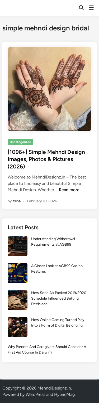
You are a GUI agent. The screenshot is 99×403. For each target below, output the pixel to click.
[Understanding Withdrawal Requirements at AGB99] (17, 247)
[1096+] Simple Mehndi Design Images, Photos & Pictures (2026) (46, 159)
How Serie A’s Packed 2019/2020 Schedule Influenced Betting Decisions (58, 298)
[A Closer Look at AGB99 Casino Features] (17, 274)
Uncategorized (20, 142)
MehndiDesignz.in (54, 388)
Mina (17, 201)
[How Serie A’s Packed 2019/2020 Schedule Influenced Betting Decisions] (17, 301)
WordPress (35, 394)
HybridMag (64, 394)
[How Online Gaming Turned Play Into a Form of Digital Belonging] (17, 327)
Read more (69, 189)
